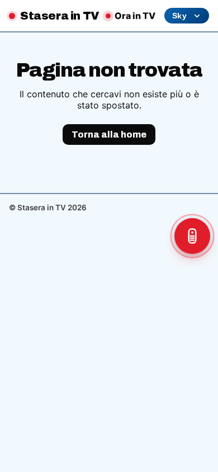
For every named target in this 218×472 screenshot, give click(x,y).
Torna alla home (109, 134)
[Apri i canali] (192, 236)
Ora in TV (135, 15)
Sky (179, 15)
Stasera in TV (59, 15)
